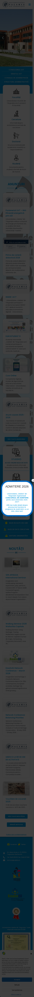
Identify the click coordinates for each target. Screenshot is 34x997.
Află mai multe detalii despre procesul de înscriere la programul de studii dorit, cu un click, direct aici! (17, 508)
